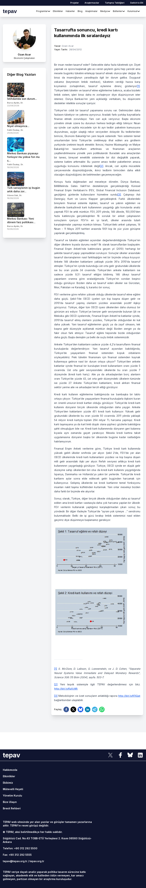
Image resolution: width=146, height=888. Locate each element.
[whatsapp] (102, 709)
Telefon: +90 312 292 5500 (20, 848)
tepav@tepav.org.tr (15, 861)
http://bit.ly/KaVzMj (66, 688)
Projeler (74, 2)
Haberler (70, 11)
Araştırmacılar (92, 2)
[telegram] (95, 709)
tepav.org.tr (37, 861)
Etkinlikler (58, 11)
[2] (101, 166)
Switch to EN (136, 2)
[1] (138, 86)
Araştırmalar (91, 11)
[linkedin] (87, 709)
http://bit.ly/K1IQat (129, 695)
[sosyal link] (110, 755)
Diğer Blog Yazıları (21, 74)
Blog (80, 11)
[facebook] (66, 709)
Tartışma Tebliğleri (114, 2)
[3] (119, 194)
